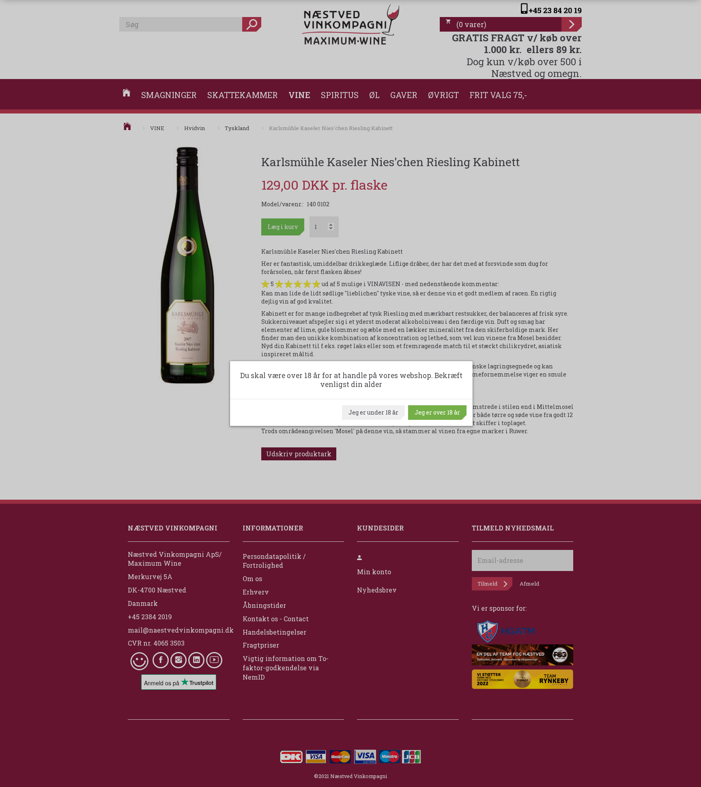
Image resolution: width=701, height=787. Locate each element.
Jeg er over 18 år (437, 412)
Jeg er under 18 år (373, 412)
